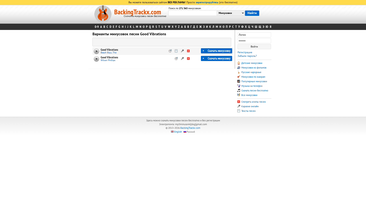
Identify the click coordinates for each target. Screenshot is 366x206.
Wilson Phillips (108, 60)
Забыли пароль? (247, 56)
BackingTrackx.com (137, 12)
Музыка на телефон (251, 86)
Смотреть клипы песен (253, 102)
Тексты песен (248, 111)
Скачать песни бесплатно (254, 90)
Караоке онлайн (250, 106)
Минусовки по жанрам (253, 77)
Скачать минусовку (219, 51)
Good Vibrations (109, 50)
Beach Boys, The (108, 53)
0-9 (97, 27)
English (178, 131)
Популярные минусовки (254, 81)
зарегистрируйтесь (207, 2)
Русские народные (251, 72)
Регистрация (245, 52)
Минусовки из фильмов (253, 67)
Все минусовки (249, 95)
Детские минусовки (251, 63)
